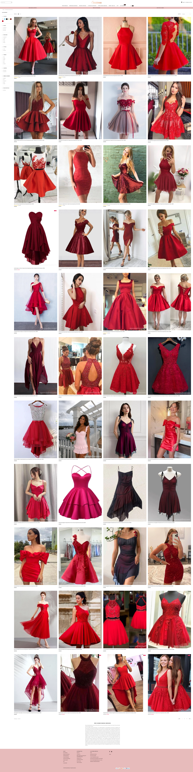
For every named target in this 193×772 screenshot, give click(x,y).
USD (110, 754)
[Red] (3, 21)
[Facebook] (109, 751)
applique (4, 78)
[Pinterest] (111, 751)
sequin (4, 83)
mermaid (4, 50)
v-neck (4, 38)
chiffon (4, 58)
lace (3, 79)
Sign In (184, 2)
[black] (7, 19)
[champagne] (9, 19)
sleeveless (4, 70)
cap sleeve (4, 71)
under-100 (4, 27)
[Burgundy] (11, 19)
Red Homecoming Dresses (9, 9)
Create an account (189, 2)
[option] (33, 8)
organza (4, 63)
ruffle (4, 82)
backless (4, 90)
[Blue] (5, 19)
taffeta (4, 59)
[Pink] (3, 19)
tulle (3, 62)
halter (4, 39)
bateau (4, 42)
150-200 (4, 30)
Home (3, 9)
